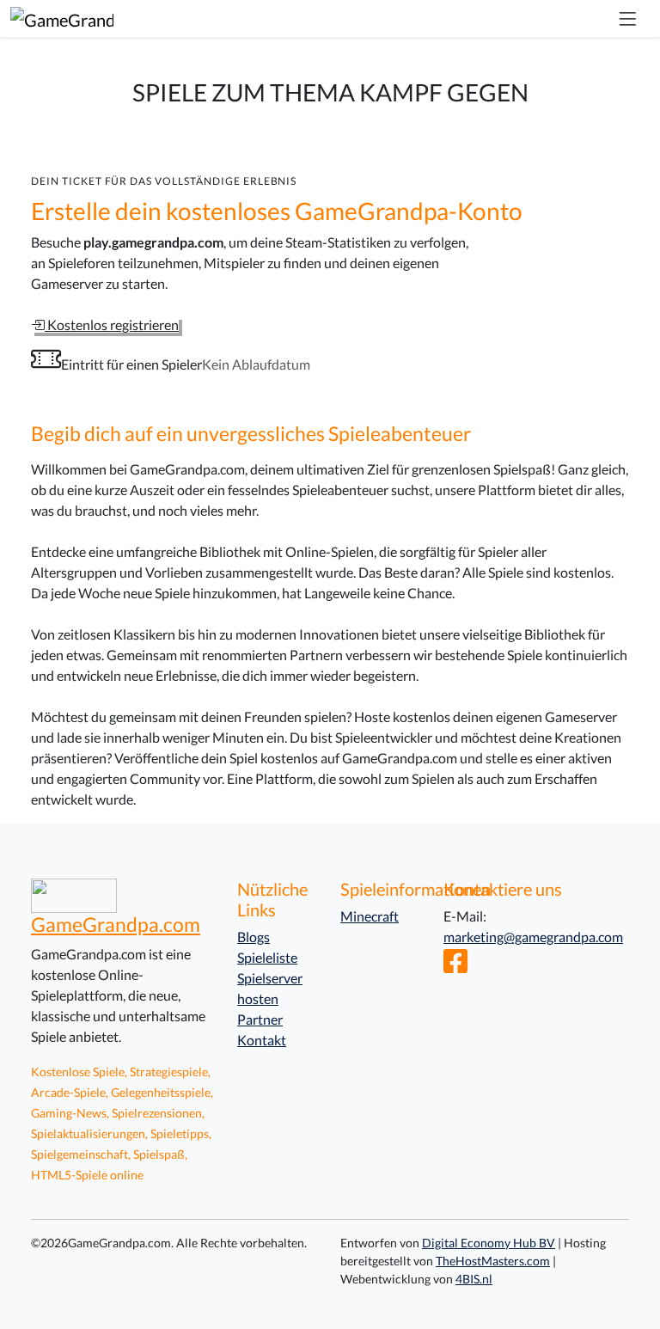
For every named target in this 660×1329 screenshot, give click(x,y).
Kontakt (261, 1040)
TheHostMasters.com (493, 1260)
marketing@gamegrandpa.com (533, 936)
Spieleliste (267, 957)
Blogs (253, 936)
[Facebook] (455, 966)
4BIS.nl (473, 1278)
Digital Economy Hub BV (488, 1242)
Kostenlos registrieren (112, 324)
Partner (260, 1019)
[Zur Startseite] (61, 18)
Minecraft (369, 916)
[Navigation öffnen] (627, 18)
